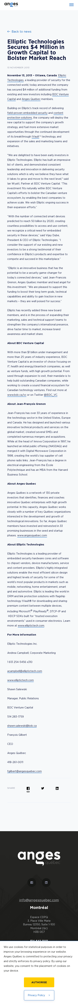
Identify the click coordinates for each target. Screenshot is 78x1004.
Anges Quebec (31, 99)
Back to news (21, 31)
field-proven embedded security (27, 112)
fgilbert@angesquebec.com (24, 771)
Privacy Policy (36, 995)
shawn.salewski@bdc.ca (22, 725)
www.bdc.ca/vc (16, 394)
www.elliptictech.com (31, 625)
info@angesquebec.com (39, 900)
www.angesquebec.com (32, 535)
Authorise (39, 982)
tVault (35, 136)
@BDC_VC (50, 394)
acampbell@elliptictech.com (24, 671)
